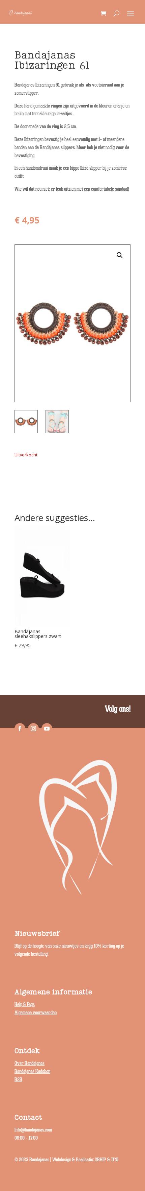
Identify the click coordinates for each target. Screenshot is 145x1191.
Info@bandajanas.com (33, 1130)
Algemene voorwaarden (35, 1012)
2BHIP (100, 1159)
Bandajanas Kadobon (32, 1071)
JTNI (114, 1159)
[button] (120, 255)
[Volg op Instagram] (33, 728)
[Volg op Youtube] (46, 728)
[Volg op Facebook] (19, 728)
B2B (18, 1079)
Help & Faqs (24, 1004)
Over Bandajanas (29, 1063)
